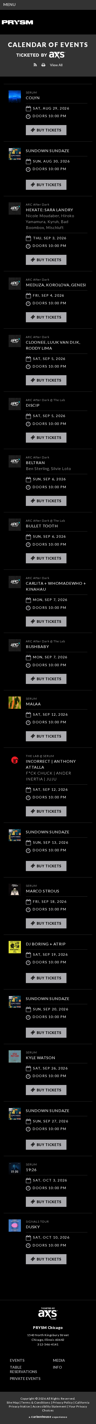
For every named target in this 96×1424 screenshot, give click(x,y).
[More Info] (15, 101)
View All (56, 65)
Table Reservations (23, 1369)
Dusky (33, 1226)
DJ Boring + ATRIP (46, 943)
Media (59, 1360)
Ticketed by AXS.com (40, 55)
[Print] (43, 64)
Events (17, 1360)
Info (57, 1367)
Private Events (25, 1378)
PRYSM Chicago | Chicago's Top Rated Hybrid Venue (17, 22)
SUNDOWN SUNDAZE (47, 150)
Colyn (33, 97)
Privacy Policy (63, 1402)
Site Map (13, 1402)
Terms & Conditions (35, 1402)
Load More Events (48, 1280)
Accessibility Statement (49, 1406)
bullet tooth (42, 525)
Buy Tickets (49, 130)
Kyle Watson (40, 1057)
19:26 (31, 1169)
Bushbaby (37, 646)
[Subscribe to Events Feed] (35, 64)
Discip (33, 405)
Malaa (33, 703)
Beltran (35, 462)
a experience (48, 1417)
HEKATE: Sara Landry (49, 209)
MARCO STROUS (42, 891)
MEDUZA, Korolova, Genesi (56, 284)
